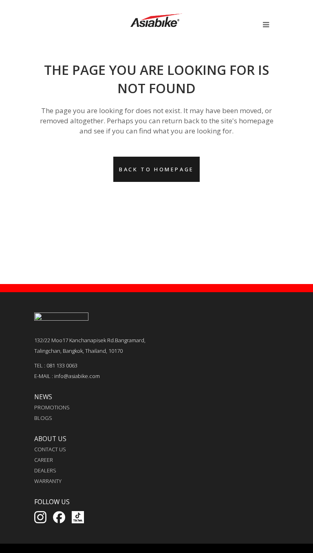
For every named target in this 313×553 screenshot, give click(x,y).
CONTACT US (50, 449)
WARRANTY (48, 481)
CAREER (43, 459)
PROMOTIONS (52, 407)
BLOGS (43, 418)
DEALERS (45, 470)
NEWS (43, 396)
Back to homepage (156, 169)
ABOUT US (50, 438)
